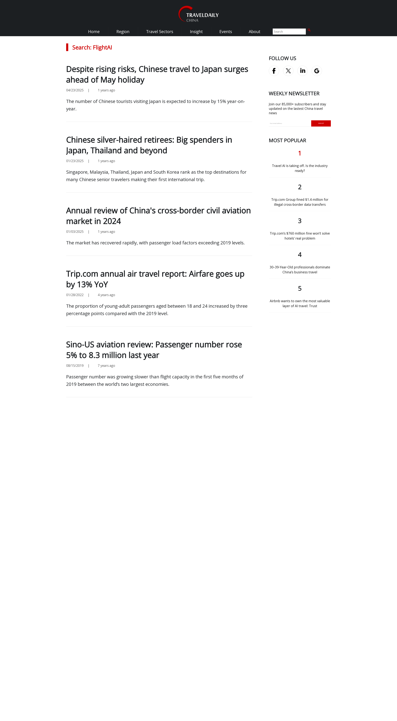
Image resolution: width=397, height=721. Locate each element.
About (254, 31)
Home (94, 31)
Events (225, 31)
